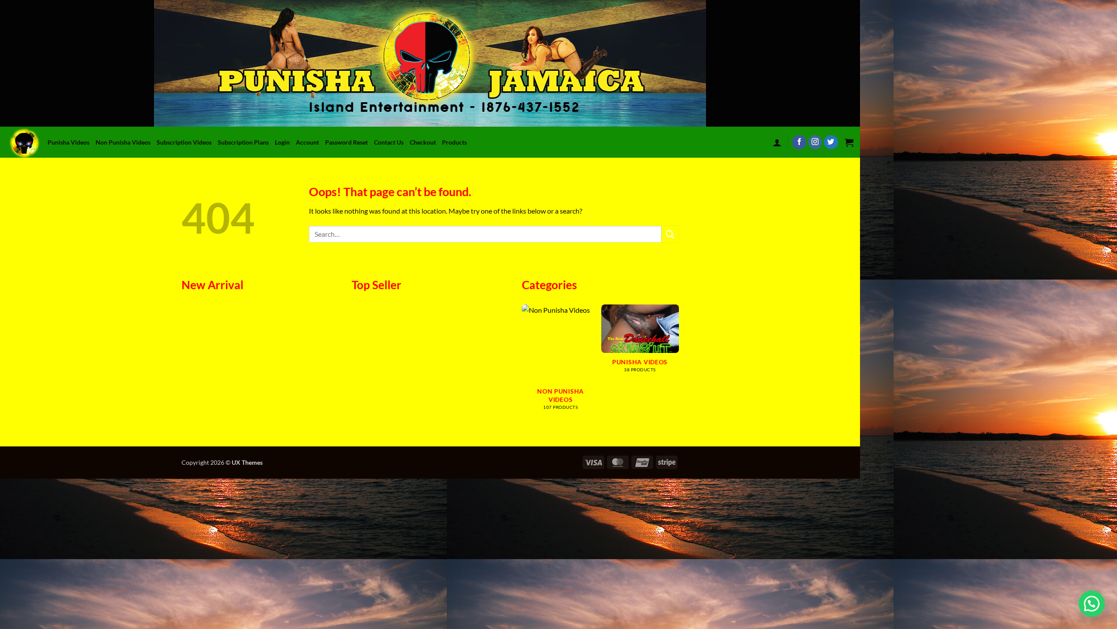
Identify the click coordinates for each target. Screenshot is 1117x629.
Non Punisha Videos (123, 142)
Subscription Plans (243, 142)
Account (307, 142)
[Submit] (670, 233)
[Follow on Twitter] (831, 142)
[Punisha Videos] (26, 142)
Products (454, 142)
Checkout (423, 142)
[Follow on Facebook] (799, 142)
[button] (777, 142)
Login (282, 142)
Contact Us (389, 142)
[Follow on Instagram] (815, 142)
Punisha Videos (68, 142)
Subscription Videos (184, 142)
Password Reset (346, 142)
